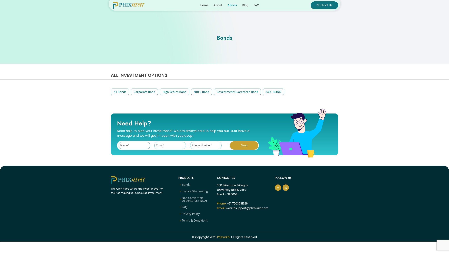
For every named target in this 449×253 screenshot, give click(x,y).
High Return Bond (174, 92)
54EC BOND (273, 92)
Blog (245, 5)
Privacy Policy (191, 213)
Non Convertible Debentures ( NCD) (194, 199)
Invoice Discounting (195, 191)
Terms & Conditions (195, 220)
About (218, 5)
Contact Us (324, 5)
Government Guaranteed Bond (237, 92)
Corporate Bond (144, 92)
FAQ (256, 5)
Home (204, 5)
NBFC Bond (201, 92)
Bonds (232, 5)
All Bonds (120, 92)
